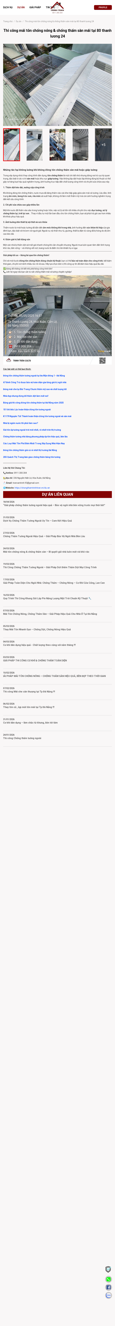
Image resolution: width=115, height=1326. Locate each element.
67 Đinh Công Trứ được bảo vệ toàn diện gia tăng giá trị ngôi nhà (34, 382)
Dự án (21, 7)
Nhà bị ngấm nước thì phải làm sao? (20, 423)
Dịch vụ (8, 7)
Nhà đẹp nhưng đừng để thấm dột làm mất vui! (25, 396)
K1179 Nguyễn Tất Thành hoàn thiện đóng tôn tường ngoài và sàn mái (37, 416)
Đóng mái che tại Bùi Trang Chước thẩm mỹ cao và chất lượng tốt (35, 389)
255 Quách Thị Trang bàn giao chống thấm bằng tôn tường (31, 457)
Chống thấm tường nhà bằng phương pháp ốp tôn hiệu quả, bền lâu (35, 436)
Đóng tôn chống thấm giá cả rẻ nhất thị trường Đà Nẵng (30, 450)
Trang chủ (8, 21)
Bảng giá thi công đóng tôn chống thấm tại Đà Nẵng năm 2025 (33, 402)
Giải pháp (35, 7)
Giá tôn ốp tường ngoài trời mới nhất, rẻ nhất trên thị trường (32, 430)
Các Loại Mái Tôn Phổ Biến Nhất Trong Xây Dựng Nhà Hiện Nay (34, 443)
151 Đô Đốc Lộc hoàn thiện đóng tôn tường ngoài (27, 409)
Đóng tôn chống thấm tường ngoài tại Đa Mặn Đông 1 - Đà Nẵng (34, 375)
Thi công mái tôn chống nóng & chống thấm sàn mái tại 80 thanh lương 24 (59, 21)
